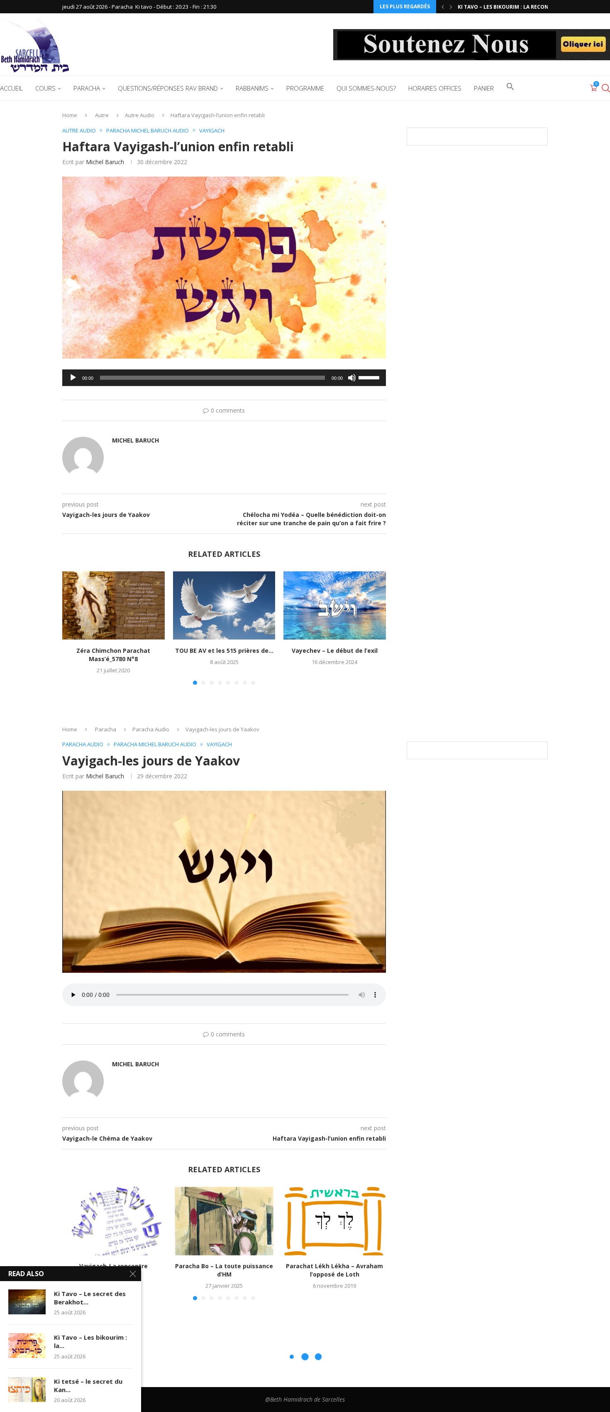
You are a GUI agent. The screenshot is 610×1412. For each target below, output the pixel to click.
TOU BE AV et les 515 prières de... (224, 650)
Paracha (86, 88)
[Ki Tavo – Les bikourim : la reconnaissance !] (27, 1345)
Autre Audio (139, 115)
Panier (484, 88)
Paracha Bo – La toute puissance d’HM (224, 1270)
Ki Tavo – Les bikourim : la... (90, 1341)
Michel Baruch (105, 162)
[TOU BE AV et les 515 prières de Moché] (224, 605)
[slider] (370, 376)
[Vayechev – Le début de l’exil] (334, 605)
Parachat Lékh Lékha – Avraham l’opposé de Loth (334, 1270)
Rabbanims (252, 88)
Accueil (11, 88)
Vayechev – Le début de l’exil (335, 650)
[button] (442, 6)
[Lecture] (73, 378)
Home (69, 115)
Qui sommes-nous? (366, 88)
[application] (224, 377)
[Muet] (352, 378)
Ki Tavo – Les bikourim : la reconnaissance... (520, 6)
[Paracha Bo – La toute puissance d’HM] (224, 1221)
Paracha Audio (150, 729)
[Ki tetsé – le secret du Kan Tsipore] (27, 1389)
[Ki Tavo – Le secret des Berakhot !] (27, 1301)
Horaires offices (434, 88)
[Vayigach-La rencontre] (113, 1221)
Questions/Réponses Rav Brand (168, 88)
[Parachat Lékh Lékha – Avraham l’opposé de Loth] (334, 1221)
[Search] (606, 88)
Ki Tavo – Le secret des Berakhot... (90, 1297)
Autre (102, 115)
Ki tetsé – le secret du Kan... (88, 1385)
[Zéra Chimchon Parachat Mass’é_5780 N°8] (113, 605)
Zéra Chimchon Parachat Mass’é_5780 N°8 (113, 655)
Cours (45, 88)
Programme (305, 88)
